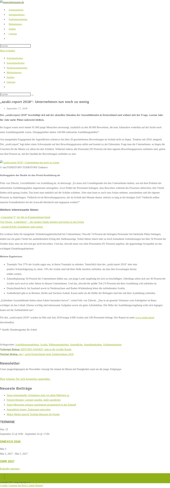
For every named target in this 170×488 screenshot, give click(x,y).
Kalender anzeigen (10, 468)
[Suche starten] (32, 95)
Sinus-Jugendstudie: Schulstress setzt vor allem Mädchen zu (38, 395)
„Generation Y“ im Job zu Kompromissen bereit (25, 217)
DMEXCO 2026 (10, 441)
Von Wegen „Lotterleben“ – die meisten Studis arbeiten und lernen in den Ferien (42, 222)
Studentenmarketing (17, 67)
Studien (10, 77)
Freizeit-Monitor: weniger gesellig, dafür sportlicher (34, 399)
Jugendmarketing (16, 63)
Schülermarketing (112, 344)
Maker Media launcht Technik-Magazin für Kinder (33, 414)
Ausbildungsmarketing (27, 344)
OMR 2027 (7, 461)
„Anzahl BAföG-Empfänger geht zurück (21, 226)
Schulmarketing (15, 58)
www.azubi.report (144, 317)
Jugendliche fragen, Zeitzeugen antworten (28, 409)
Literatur (11, 82)
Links (9, 474)
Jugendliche (76, 344)
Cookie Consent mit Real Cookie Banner (21, 485)
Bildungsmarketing (59, 344)
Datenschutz (11, 476)
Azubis (43, 344)
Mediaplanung (14, 72)
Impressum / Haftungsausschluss (20, 478)
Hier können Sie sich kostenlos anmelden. (25, 379)
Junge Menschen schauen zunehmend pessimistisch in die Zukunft (41, 404)
